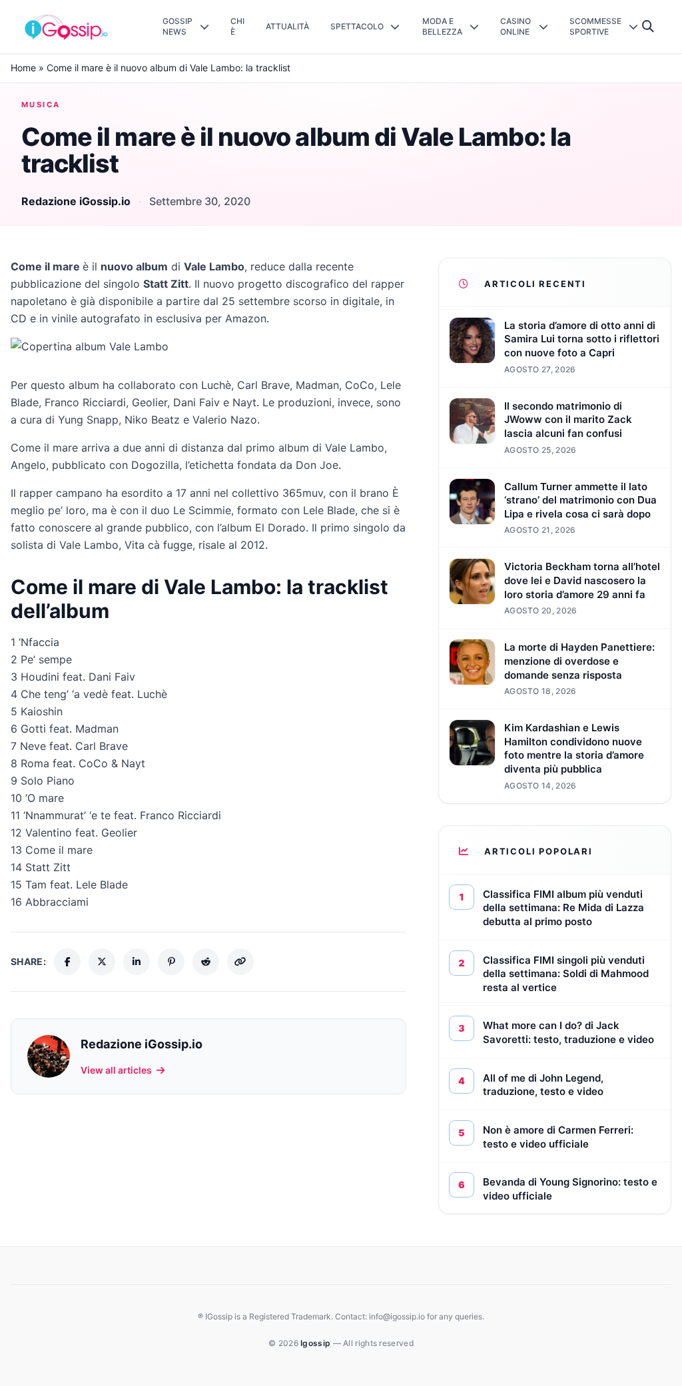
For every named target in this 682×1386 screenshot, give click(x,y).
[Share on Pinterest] (171, 961)
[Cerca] (648, 26)
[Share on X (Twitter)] (102, 961)
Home (23, 67)
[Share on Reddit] (205, 961)
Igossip (316, 1343)
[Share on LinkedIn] (136, 961)
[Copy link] (240, 961)
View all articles (116, 1070)
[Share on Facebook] (67, 961)
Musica (41, 104)
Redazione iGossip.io (76, 201)
